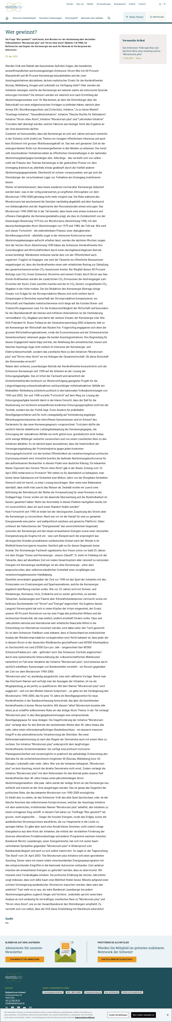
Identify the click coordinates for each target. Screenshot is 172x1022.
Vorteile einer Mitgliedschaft (117, 959)
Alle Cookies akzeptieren (143, 1015)
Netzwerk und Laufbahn (92, 18)
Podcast (142, 4)
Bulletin (132, 4)
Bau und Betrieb (111, 992)
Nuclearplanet (120, 4)
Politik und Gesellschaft (132, 992)
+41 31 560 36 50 (12, 1000)
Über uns (80, 4)
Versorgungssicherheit (53, 992)
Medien (90, 4)
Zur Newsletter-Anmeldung (24, 959)
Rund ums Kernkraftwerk (24, 18)
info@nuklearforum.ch (15, 1003)
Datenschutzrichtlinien (85, 1017)
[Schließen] (168, 1015)
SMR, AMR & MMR (74, 992)
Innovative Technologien (50, 18)
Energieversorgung (93, 992)
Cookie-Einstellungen (118, 1015)
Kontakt (70, 4)
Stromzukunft (71, 18)
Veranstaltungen (104, 4)
